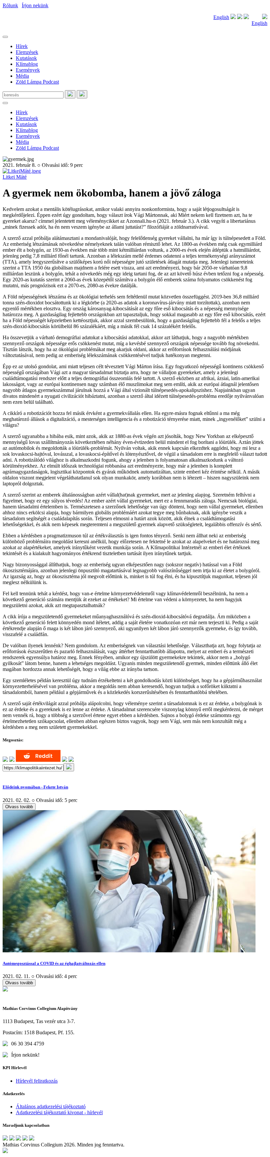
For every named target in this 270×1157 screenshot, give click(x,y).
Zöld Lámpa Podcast (37, 82)
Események (28, 70)
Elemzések (27, 52)
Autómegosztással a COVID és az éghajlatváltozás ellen (54, 963)
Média (22, 76)
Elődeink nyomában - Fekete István (35, 786)
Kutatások (26, 58)
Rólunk (10, 5)
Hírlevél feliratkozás (37, 1081)
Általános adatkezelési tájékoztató (51, 1106)
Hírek (22, 46)
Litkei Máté (15, 177)
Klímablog (27, 64)
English (221, 17)
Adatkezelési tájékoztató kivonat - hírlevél (59, 1112)
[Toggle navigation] (5, 37)
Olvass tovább (19, 806)
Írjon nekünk (35, 5)
